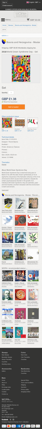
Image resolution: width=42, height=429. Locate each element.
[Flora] (33, 237)
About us (4, 382)
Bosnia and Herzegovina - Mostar (25, 25)
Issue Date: (5, 139)
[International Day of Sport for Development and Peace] (33, 203)
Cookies (4, 392)
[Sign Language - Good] (33, 295)
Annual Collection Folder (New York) (13, 340)
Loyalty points (6, 389)
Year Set (17, 340)
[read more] (5, 190)
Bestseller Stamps (7, 357)
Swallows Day (19, 210)
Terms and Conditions (27, 382)
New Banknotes (25, 371)
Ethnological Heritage (9, 245)
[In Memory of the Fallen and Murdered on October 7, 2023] (7, 313)
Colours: (4, 152)
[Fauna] (7, 254)
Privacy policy (25, 389)
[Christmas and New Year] (20, 254)
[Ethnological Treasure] (33, 254)
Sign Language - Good (34, 302)
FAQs (3, 385)
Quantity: (5, 93)
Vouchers (23, 387)
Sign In (4, 2)
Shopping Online (25, 392)
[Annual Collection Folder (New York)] (7, 332)
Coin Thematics (25, 357)
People (4, 164)
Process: (4, 149)
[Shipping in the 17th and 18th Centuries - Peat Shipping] (33, 332)
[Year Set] (20, 332)
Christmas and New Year (22, 262)
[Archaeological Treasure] (20, 220)
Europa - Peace (7, 227)
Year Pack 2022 (7, 210)
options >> (5, 35)
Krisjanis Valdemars (8, 302)
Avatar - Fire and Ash (21, 283)
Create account (7, 5)
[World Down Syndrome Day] (7, 123)
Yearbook (18, 321)
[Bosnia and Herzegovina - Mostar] (4, 42)
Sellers (4, 371)
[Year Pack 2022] (7, 203)
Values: (4, 157)
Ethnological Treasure (34, 262)
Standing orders (6, 364)
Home (4, 25)
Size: (3, 155)
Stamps (10, 25)
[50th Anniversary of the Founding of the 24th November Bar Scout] (33, 276)
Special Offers (25, 380)
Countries (4, 362)
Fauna (4, 262)
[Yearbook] (20, 313)
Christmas (18, 302)
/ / (34, 2)
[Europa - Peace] (7, 220)
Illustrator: (5, 144)
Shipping (23, 385)
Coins (23, 352)
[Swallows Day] (20, 203)
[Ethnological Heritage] (7, 237)
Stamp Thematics (7, 359)
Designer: (5, 142)
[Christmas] (20, 295)
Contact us (5, 394)
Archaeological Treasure (22, 227)
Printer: (4, 147)
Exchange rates (6, 387)
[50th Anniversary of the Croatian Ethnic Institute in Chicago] (33, 220)
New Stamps (5, 355)
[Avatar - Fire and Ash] (20, 276)
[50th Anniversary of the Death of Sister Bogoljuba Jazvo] (20, 237)
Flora (29, 245)
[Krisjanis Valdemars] (7, 295)
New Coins (24, 355)
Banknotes (25, 369)
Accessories (7, 369)
